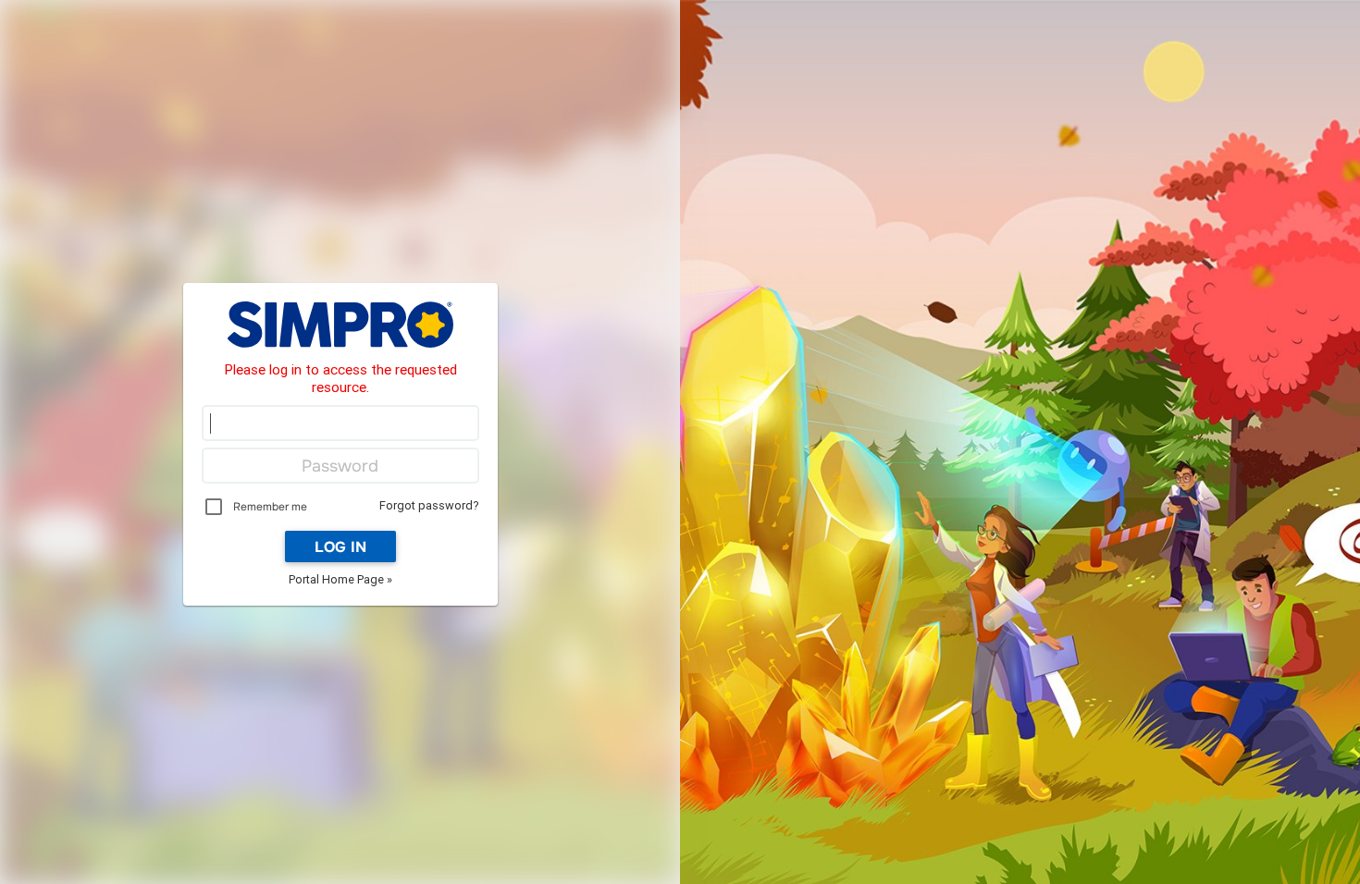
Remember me (270, 506)
